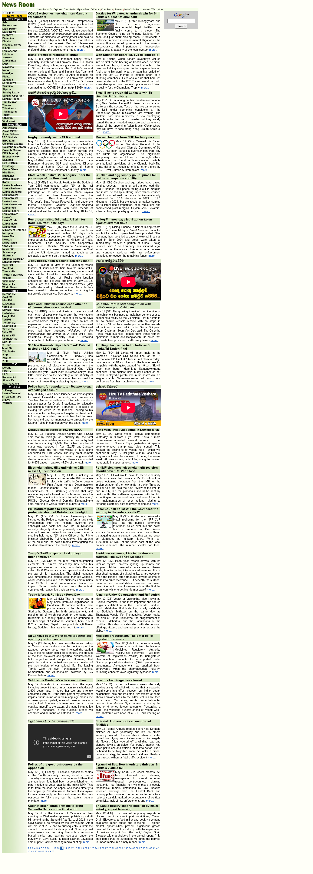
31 (120, 848)
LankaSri (7, 217)
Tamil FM (7, 348)
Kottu (5, 182)
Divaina (6, 41)
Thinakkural (9, 111)
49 (49, 851)
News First (8, 236)
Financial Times (11, 44)
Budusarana (9, 25)
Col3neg (7, 390)
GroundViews (10, 169)
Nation (6, 70)
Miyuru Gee (83, 9)
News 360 (8, 249)
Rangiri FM (8, 316)
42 (157, 848)
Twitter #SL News (12, 274)
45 (36, 851)
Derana (6, 367)
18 (76, 848)
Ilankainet (8, 175)
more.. (81, 49)
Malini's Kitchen (132, 9)
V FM (5, 354)
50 (53, 851)
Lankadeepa (9, 51)
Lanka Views (10, 223)
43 (29, 851)
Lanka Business (12, 188)
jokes (160, 9)
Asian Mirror (9, 131)
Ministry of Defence (14, 230)
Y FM (5, 361)
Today (6, 114)
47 (43, 851)
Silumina (7, 86)
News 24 (7, 246)
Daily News (9, 31)
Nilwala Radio (10, 310)
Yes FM (6, 357)
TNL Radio (8, 351)
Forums (119, 9)
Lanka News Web (12, 204)
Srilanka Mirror (11, 261)
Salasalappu (9, 252)
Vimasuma (8, 281)
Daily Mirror (9, 28)
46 (39, 851)
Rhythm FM (9, 322)
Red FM (6, 319)
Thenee (6, 105)
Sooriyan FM (9, 338)
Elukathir (7, 159)
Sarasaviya (9, 83)
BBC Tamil (8, 140)
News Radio (9, 242)
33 (127, 848)
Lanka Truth (9, 220)
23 (93, 848)
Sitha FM (7, 332)
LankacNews (10, 194)
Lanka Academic (12, 185)
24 (96, 848)
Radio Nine (8, 313)
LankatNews (9, 201)
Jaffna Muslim (10, 178)
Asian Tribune (10, 134)
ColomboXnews (11, 150)
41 (154, 848)
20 (82, 848)
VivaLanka (8, 284)
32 (123, 848)
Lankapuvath (10, 214)
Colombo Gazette (12, 143)
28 (110, 848)
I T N (5, 374)
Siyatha (6, 89)
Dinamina (8, 38)
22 (89, 848)
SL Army (7, 255)
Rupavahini (9, 377)
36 (137, 848)
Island (6, 47)
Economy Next (11, 156)
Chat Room (107, 9)
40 (150, 848)
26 (103, 848)
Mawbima (8, 67)
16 (69, 848)
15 (65, 848)
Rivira (6, 76)
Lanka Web (9, 226)
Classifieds (69, 9)
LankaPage (9, 207)
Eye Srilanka (10, 163)
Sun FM (6, 341)
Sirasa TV (8, 380)
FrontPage (8, 166)
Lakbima (7, 54)
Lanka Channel (11, 393)
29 (113, 848)
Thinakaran (9, 108)
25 (99, 848)
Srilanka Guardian (13, 258)
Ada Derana (9, 127)
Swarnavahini (10, 383)
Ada (4, 22)
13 (58, 848)
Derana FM (9, 294)
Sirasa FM (8, 329)
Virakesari (8, 121)
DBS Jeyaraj (10, 153)
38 (144, 848)
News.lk (7, 239)
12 (55, 848)
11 (51, 848)
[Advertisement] (120, 862)
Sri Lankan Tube (11, 396)
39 (147, 848)
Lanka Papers (10, 210)
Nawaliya (7, 73)
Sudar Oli (7, 265)
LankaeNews (10, 198)
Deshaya (7, 35)
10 (48, 848)
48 (46, 851)
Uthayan (7, 118)
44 (32, 851)
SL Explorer (56, 9)
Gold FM (7, 297)
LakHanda (8, 303)
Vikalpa (6, 277)
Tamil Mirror (9, 102)
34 (130, 848)
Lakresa (7, 57)
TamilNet (7, 268)
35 (133, 848)
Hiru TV (6, 370)
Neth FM (7, 306)
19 (79, 848)
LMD (5, 63)
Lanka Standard (12, 191)
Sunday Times (11, 98)
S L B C (6, 345)
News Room (14, 15)
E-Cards (95, 9)
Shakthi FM (9, 326)
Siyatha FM (8, 335)
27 (106, 848)
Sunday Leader (11, 92)
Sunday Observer (13, 95)
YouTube (7, 403)
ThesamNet (9, 271)
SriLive (6, 399)
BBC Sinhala (9, 137)
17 (72, 848)
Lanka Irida (9, 60)
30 (116, 848)
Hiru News (8, 172)
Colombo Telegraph (14, 147)
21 (86, 848)
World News (9, 287)
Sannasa (7, 79)
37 (140, 848)
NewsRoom (43, 9)
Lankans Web (149, 9)
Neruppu (7, 233)
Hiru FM (7, 300)
